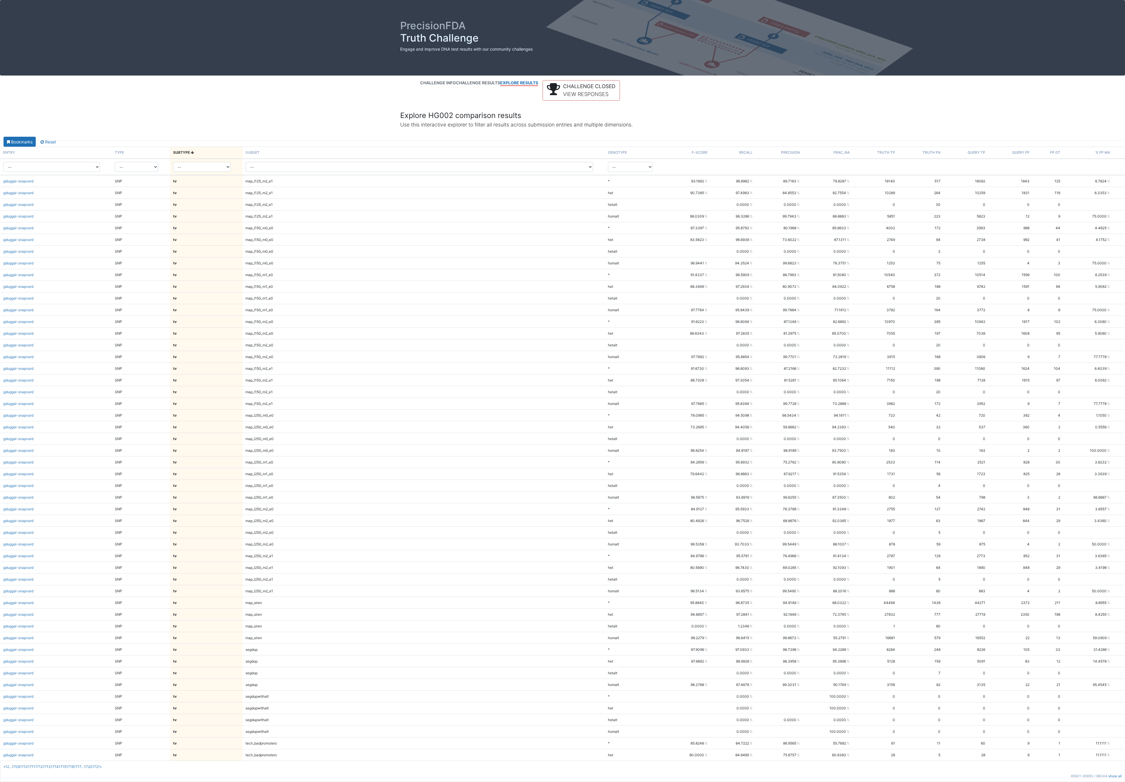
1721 (96, 766)
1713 (47, 766)
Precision (790, 152)
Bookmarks (21, 141)
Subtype (182, 152)
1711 (31, 766)
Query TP (976, 152)
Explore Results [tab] (519, 82)
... (10, 766)
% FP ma (1102, 152)
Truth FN (931, 152)
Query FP (1020, 152)
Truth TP (886, 152)
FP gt (1055, 152)
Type (119, 152)
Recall (746, 152)
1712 (39, 766)
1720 (88, 766)
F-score (700, 152)
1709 (16, 766)
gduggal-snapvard (18, 181)
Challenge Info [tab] (438, 82)
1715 (62, 766)
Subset (253, 152)
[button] (581, 90)
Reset (50, 141)
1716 (70, 766)
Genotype (617, 152)
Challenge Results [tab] (478, 82)
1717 (77, 766)
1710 (24, 766)
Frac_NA (841, 152)
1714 (55, 766)
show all (1115, 776)
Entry (9, 152)
